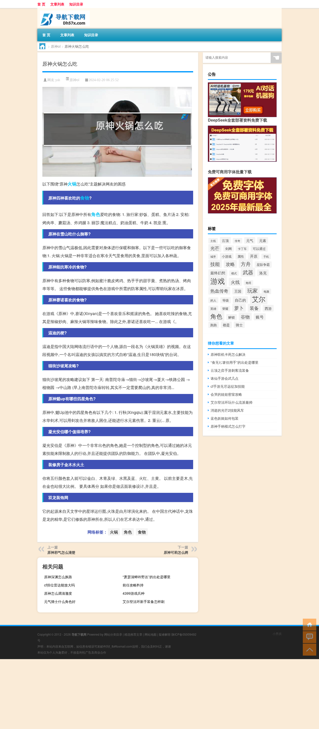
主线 (213, 241)
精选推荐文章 (133, 634)
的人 (213, 300)
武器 (248, 272)
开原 (253, 256)
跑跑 (213, 325)
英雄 (213, 308)
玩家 (252, 290)
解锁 (231, 317)
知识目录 (76, 3)
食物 (84, 197)
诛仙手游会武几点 (225, 378)
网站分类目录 (113, 634)
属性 (241, 256)
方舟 (246, 263)
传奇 (237, 241)
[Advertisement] (149, 694)
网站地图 (151, 634)
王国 (237, 291)
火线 (235, 282)
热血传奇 (219, 291)
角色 (95, 214)
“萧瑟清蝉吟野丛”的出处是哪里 (146, 576)
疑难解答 (165, 634)
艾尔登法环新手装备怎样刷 (143, 601)
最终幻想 (217, 272)
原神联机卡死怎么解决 (228, 354)
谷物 (245, 316)
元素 (262, 240)
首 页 (41, 3)
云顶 (225, 240)
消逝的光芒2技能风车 (227, 410)
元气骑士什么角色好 (60, 601)
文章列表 (57, 3)
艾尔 (258, 299)
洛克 (263, 272)
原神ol (56, 46)
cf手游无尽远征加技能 (228, 386)
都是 (226, 324)
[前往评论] (308, 636)
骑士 (239, 324)
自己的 (240, 300)
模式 (234, 273)
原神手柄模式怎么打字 (228, 426)
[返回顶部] (308, 649)
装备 (254, 308)
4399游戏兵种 (134, 593)
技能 (215, 263)
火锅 (72, 184)
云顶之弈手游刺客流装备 (230, 370)
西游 (268, 308)
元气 (249, 240)
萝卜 (239, 307)
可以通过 (259, 248)
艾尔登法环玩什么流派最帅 (231, 402)
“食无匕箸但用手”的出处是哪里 (234, 362)
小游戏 (227, 256)
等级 (225, 300)
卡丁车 (242, 248)
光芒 (214, 248)
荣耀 (225, 309)
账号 (260, 317)
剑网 (228, 248)
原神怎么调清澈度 (58, 593)
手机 (266, 256)
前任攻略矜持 (133, 584)
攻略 (230, 264)
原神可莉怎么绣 (176, 552)
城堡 (213, 256)
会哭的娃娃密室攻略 (226, 394)
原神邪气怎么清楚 (61, 552)
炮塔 (248, 283)
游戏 (217, 280)
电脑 (266, 291)
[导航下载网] (63, 9)
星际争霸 (263, 264)
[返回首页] (308, 624)
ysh (57, 80)
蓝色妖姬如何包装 (225, 418)
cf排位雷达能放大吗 (59, 584)
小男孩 (277, 633)
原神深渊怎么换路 (58, 576)
